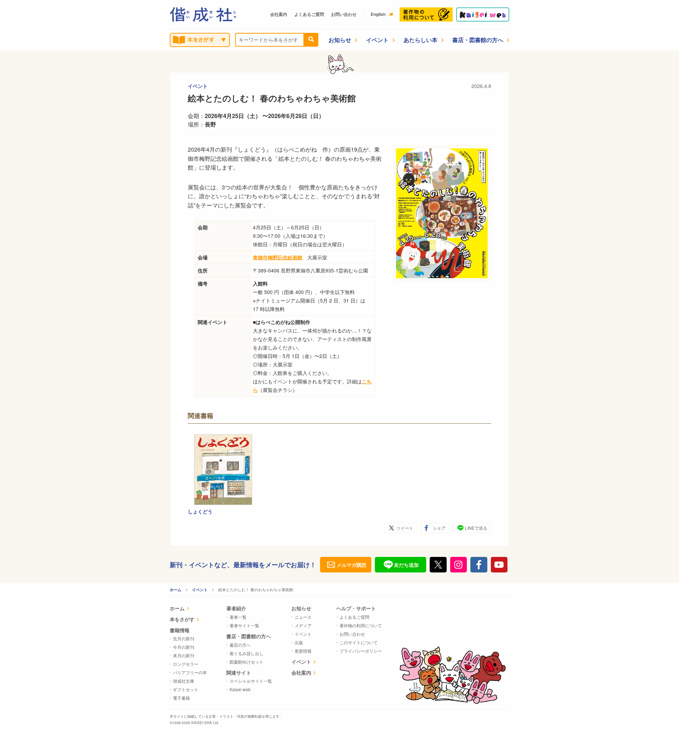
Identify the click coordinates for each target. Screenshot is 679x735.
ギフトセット (185, 689)
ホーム (175, 589)
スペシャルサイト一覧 (251, 681)
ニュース (303, 617)
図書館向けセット (246, 662)
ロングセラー (185, 664)
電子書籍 (181, 698)
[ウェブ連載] (482, 14)
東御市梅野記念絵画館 (277, 257)
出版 (299, 642)
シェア (439, 528)
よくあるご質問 (309, 14)
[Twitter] (438, 564)
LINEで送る (476, 528)
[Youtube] (499, 564)
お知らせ (340, 40)
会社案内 (278, 14)
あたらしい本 (420, 40)
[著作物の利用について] (426, 14)
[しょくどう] (223, 469)
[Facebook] (478, 564)
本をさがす (182, 619)
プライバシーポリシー (361, 651)
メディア (303, 625)
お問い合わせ (343, 14)
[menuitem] (188, 609)
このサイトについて (359, 642)
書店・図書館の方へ (477, 40)
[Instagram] (458, 564)
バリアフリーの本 (190, 672)
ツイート (404, 528)
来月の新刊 (183, 655)
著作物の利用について (361, 625)
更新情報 (303, 651)
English (378, 14)
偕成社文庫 (183, 681)
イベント (377, 40)
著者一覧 (238, 617)
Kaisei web (240, 689)
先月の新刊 (183, 638)
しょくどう (200, 511)
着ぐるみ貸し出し (246, 653)
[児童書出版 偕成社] (203, 14)
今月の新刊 (183, 647)
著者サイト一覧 (244, 625)
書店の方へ (240, 645)
